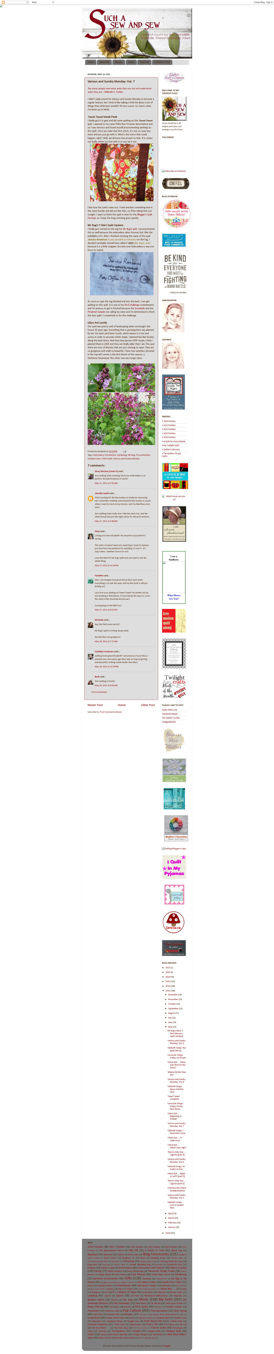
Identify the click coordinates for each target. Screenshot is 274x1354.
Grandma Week (105, 1286)
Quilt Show (98, 1314)
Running (142, 1315)
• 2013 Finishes (169, 433)
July (170, 1018)
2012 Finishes (137, 1247)
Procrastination (143, 455)
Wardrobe (157, 1334)
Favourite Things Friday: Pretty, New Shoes (175, 1106)
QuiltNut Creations (104, 651)
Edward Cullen (107, 1268)
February (172, 1223)
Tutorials (144, 62)
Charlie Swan (177, 1258)
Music (143, 1299)
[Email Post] (124, 451)
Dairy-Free (92, 1264)
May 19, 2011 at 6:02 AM (106, 685)
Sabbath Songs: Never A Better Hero (176, 1089)
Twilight (136, 1331)
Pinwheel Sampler (96, 312)
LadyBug (92, 1295)
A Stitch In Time (162, 62)
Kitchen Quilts (176, 1292)
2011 (168, 991)
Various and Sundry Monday (126, 459)
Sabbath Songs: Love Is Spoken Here (176, 1205)
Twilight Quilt (173, 1331)
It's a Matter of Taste (124, 1292)
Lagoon (107, 1296)
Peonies (127, 1307)
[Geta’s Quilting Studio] (174, 781)
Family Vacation (115, 1271)
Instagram (96, 1292)
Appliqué (93, 1254)
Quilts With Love (169, 710)
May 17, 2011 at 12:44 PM (106, 565)
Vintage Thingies (140, 1334)
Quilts (131, 62)
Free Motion (110, 455)
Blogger (166, 1346)
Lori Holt (134, 1296)
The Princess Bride (140, 1328)
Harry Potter (181, 1286)
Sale (181, 1314)
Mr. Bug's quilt (130, 229)
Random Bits (114, 1314)
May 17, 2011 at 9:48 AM (106, 521)
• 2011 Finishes (169, 425)
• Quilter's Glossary (171, 449)
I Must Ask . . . (168, 1289)
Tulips (90, 1331)
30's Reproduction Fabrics (111, 1250)
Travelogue (177, 1328)
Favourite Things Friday (161, 1271)
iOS (106, 1292)
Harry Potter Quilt (97, 1289)
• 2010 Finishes (169, 421)
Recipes (119, 62)
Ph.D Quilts (141, 1306)
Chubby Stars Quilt (148, 1261)
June (170, 1022)
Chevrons (115, 1261)
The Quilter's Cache (171, 718)
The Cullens (169, 1324)
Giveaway (146, 1279)
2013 (168, 981)
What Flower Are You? (174, 597)
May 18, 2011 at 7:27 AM (106, 641)
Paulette (99, 576)
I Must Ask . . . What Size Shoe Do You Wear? (177, 1065)
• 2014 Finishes (169, 437)
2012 (168, 986)
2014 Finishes (171, 1247)
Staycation (97, 1321)
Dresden (159, 1265)
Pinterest (158, 1307)
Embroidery (98, 455)
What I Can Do (104, 1338)
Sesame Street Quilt (115, 1318)
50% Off (133, 1250)
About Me (104, 62)
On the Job (156, 1303)
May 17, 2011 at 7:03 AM (106, 483)
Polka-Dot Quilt (112, 1311)
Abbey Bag (176, 1250)
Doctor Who (119, 1265)
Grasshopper (124, 1285)
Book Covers (110, 1258)
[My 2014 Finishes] (175, 488)
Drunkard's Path (174, 1264)
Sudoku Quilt (176, 1321)
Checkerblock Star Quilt (98, 1261)
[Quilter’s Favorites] (176, 841)
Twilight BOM (153, 1331)
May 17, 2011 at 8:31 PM (106, 610)
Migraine (178, 1296)
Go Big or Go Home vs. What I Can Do (117, 1282)
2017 (168, 968)
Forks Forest (120, 1274)
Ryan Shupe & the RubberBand (162, 1314)
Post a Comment (99, 692)
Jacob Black (147, 1292)
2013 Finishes (154, 1247)
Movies (114, 1300)
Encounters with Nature (151, 1267)
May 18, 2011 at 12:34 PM (106, 667)
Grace (90, 1286)
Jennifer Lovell (102, 493)
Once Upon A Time (174, 1303)
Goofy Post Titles (171, 1282)
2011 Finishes (117, 1247)
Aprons (108, 1254)
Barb (97, 677)
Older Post (148, 705)
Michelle (99, 620)
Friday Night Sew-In (161, 1274)
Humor (130, 1289)
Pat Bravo (114, 1307)
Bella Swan (133, 1255)
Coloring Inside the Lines (171, 1261)
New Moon (141, 1303)
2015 (168, 972)
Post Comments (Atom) (111, 712)
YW (139, 1338)
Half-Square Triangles (147, 1286)
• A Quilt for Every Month (173, 441)
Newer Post (95, 705)
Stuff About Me (153, 1321)
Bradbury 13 (128, 1258)
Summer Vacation (98, 1324)
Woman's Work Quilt (124, 1338)
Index (184, 1289)
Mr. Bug (131, 455)
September (173, 1008)
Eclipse (91, 1267)
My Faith (166, 1299)
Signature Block (145, 1318)
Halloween (166, 1286)
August (171, 1013)
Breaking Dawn (158, 1258)
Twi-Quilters (118, 1331)
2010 (168, 1233)
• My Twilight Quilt (170, 445)
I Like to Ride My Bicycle (147, 1289)
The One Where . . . (100, 1328)
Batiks (121, 1255)
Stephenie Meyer (170, 714)
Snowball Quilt (162, 1318)
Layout (119, 1295)
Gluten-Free (162, 1279)
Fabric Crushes (178, 1267)
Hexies (110, 1289)
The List (182, 1324)
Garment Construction (105, 1278)
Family (97, 1271)
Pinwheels (93, 1311)
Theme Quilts (158, 1327)
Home (91, 62)
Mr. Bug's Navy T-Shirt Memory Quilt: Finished (175, 1034)
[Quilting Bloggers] (174, 848)
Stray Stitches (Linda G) (106, 471)
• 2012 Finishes (169, 429)
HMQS (120, 1289)
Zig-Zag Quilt (150, 1338)
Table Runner (135, 1324)
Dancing (105, 1265)
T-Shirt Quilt (107, 459)
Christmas (128, 1261)
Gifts (128, 1278)
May (170, 1027)
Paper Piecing (95, 1306)
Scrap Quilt (94, 1317)
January (172, 1227)
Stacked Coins (94, 459)
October (172, 1004)
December (173, 995)
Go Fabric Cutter (147, 1282)
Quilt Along (180, 1311)
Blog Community (156, 1254)
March (171, 1218)
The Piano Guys (121, 1328)
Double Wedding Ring (140, 1264)
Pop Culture (132, 1311)
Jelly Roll (161, 1292)
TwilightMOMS (169, 722)
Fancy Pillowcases (135, 1271)
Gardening (122, 455)
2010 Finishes (95, 1247)
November (173, 999)
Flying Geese (105, 1274)
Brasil (142, 1258)
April (170, 1213)
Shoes (131, 1318)
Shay (97, 531)
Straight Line (133, 1321)
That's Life (152, 1324)
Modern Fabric (96, 1299)
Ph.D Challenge (132, 305)
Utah (90, 1334)
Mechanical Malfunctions (156, 1296)
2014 (168, 977)
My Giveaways (122, 1303)
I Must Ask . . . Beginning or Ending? (175, 1116)
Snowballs (140, 308)
